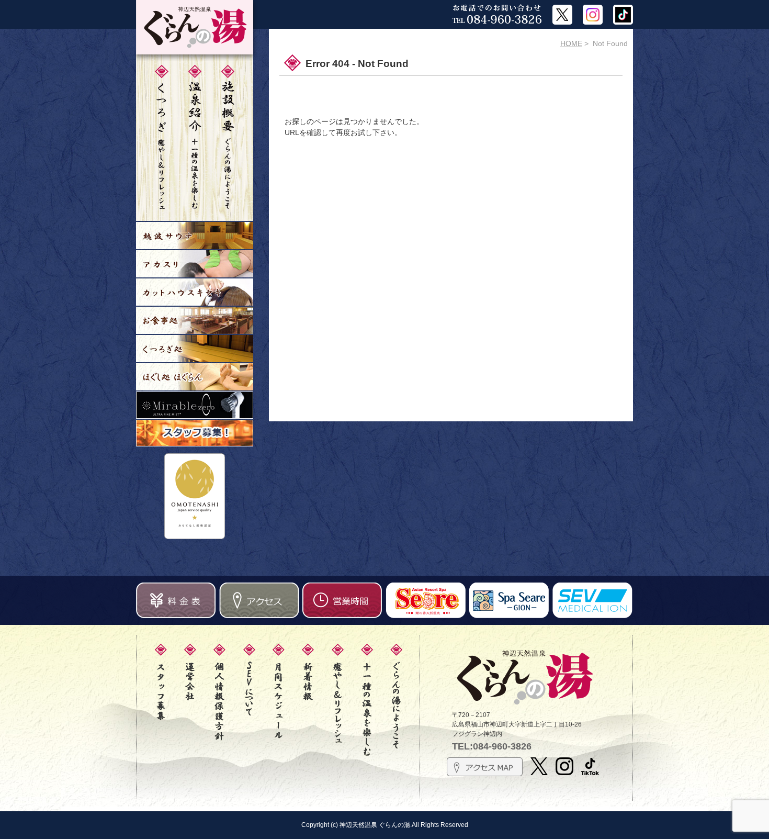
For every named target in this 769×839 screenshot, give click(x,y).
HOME (571, 43)
